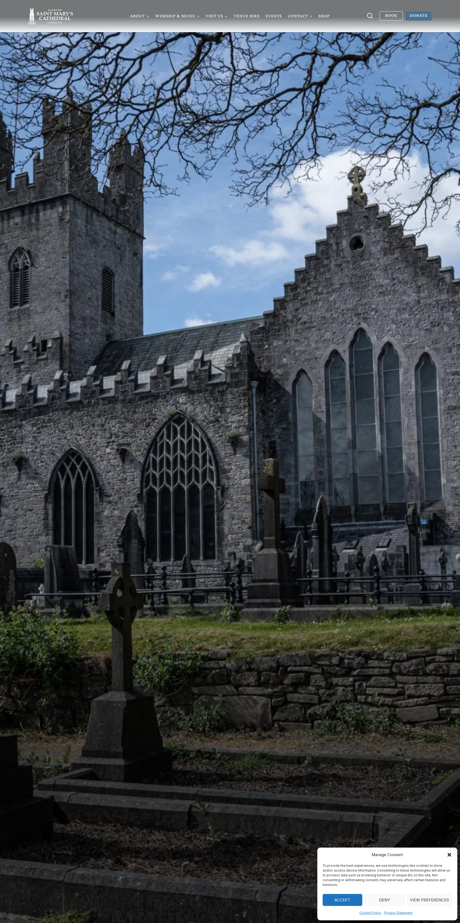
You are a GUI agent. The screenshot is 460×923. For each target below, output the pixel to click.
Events (273, 15)
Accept (342, 899)
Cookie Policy (370, 913)
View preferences (429, 899)
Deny (384, 899)
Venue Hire (247, 15)
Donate (418, 15)
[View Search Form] (370, 16)
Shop (324, 15)
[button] (449, 854)
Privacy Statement (398, 913)
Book (391, 15)
